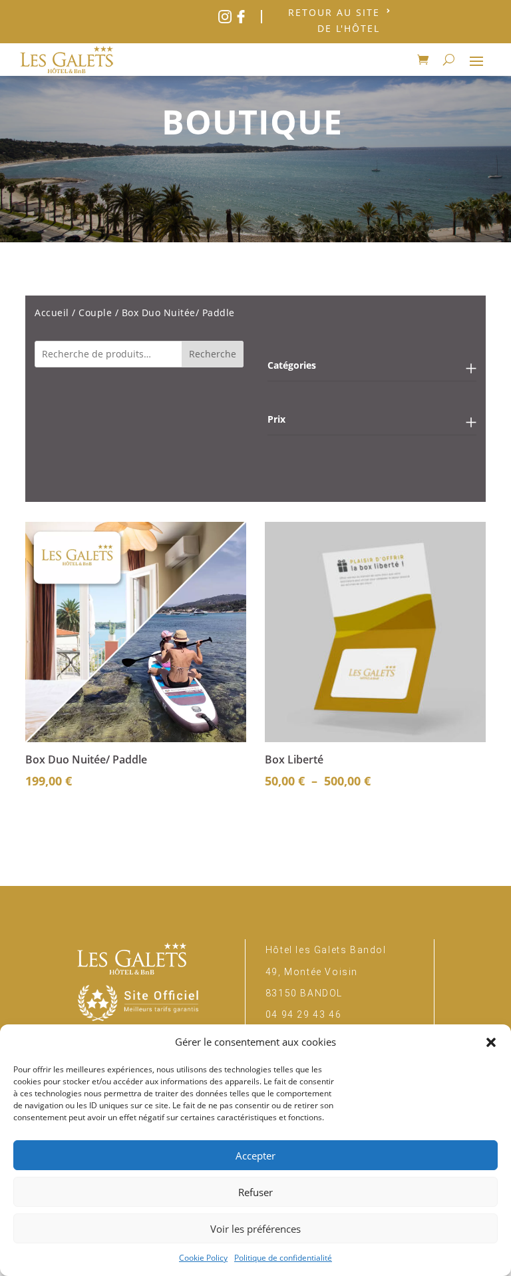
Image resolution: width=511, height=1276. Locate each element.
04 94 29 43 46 (303, 1014)
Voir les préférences (255, 1228)
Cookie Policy (203, 1257)
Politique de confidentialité (283, 1257)
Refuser (255, 1192)
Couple (95, 312)
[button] (491, 1042)
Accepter (255, 1155)
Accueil (52, 312)
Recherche (212, 353)
